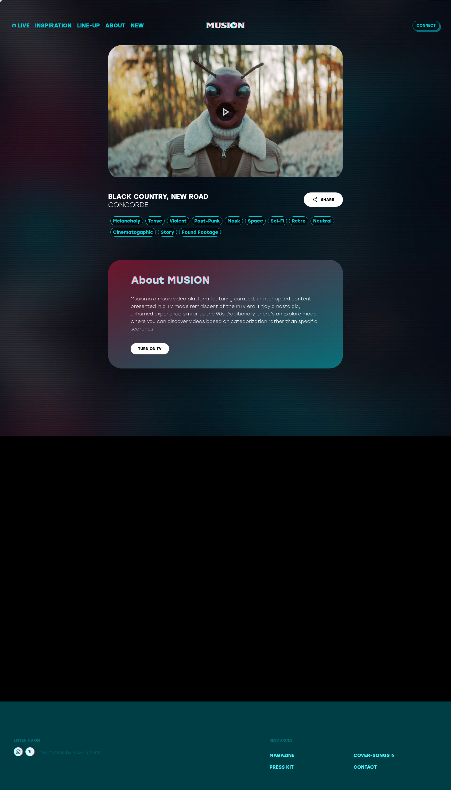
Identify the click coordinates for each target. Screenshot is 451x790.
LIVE (24, 25)
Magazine (282, 755)
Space (255, 221)
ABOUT (115, 25)
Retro (299, 221)
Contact (365, 767)
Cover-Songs (372, 755)
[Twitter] (30, 752)
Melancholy (126, 221)
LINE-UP (88, 25)
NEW (137, 25)
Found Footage (200, 232)
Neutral (322, 221)
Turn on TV (150, 348)
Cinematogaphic (133, 232)
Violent (178, 221)
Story (167, 232)
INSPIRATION (53, 25)
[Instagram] (18, 752)
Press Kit (281, 767)
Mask (233, 221)
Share (327, 199)
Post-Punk (207, 221)
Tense (155, 221)
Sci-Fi (277, 221)
